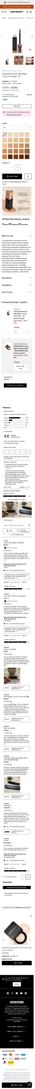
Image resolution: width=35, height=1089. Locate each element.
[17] (10, 151)
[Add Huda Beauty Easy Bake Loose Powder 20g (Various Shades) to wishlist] (31, 916)
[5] (27, 134)
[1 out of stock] (4, 134)
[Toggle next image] (32, 36)
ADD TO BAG (18, 963)
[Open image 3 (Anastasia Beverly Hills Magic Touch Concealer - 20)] (30, 60)
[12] (10, 145)
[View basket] (30, 12)
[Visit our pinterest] (26, 993)
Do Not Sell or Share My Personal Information (17, 1020)
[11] (4, 145)
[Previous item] (3, 940)
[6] (4, 140)
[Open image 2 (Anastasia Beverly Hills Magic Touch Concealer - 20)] (18, 60)
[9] (21, 140)
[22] (10, 156)
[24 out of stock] (21, 156)
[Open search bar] (5, 12)
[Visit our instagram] (17, 993)
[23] (15, 156)
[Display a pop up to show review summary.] (17, 956)
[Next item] (30, 940)
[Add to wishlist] (27, 176)
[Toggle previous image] (1, 36)
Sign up (16, 984)
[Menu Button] (2, 12)
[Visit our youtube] (21, 993)
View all (29, 94)
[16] (4, 151)
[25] (27, 156)
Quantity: (6, 163)
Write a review (6, 83)
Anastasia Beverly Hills (15, 18)
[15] (27, 145)
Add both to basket (15, 385)
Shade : (5, 123)
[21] (4, 156)
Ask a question (17, 83)
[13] (15, 145)
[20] (27, 151)
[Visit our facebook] (8, 993)
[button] (29, 1084)
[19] (21, 151)
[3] (15, 134)
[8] (15, 140)
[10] (27, 140)
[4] (21, 134)
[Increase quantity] (17, 167)
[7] (10, 140)
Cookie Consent (17, 1017)
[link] (27, 12)
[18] (15, 151)
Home (4, 18)
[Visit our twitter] (12, 993)
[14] (21, 145)
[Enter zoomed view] (30, 49)
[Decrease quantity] (5, 167)
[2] (10, 134)
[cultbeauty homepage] (17, 12)
